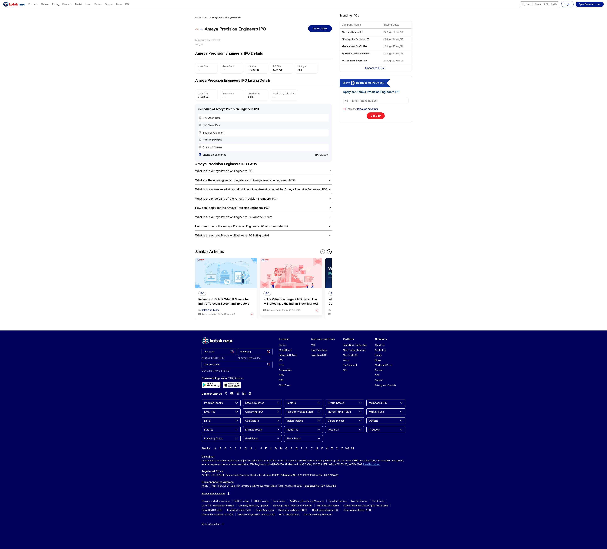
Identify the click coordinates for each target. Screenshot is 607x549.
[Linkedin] (243, 393)
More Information (211, 524)
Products (32, 4)
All (352, 448)
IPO (127, 4)
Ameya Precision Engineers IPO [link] (226, 17)
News (119, 4)
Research (67, 4)
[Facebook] (250, 393)
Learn (88, 4)
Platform (45, 4)
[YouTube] (231, 393)
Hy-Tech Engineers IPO (354, 60)
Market (78, 4)
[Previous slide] (322, 251)
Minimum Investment (207, 40)
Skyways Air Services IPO (356, 39)
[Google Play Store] (211, 385)
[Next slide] (329, 251)
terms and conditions (367, 109)
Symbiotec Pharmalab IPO (356, 53)
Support (109, 4)
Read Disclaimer (371, 464)
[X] (225, 393)
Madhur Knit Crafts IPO (354, 46)
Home (198, 17)
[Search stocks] (523, 4)
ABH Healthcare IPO (352, 32)
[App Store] (232, 385)
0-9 (347, 448)
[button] (589, 4)
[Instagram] (237, 393)
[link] (219, 351)
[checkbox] (344, 109)
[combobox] (539, 4)
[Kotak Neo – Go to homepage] (14, 4)
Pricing (55, 4)
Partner (98, 4)
